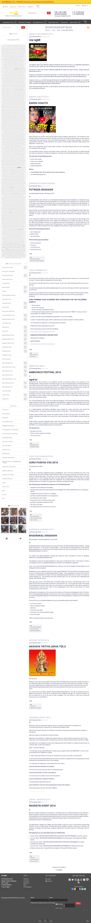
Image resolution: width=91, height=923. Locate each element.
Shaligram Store (6, 355)
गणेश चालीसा (4, 246)
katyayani (21, 122)
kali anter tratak (21, 110)
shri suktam (9, 218)
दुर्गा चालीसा (10, 247)
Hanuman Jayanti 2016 (40, 717)
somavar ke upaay (10, 221)
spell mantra (18, 221)
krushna (4, 129)
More (37, 5)
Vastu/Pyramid (6, 391)
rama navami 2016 (15, 182)
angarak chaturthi (6, 53)
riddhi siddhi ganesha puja (9, 184)
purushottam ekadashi (13, 179)
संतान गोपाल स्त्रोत (17, 256)
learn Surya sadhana (20, 142)
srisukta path (22, 222)
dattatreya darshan (19, 74)
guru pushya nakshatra (16, 92)
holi (11, 104)
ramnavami (4, 183)
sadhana (11, 187)
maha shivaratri (7, 143)
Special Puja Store (7, 363)
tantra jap (10, 227)
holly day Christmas (13, 106)
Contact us (13, 6)
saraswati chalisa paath (19, 197)
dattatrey (5, 74)
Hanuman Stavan (15, 102)
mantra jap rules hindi (10, 154)
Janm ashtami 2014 (9, 109)
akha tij (4, 49)
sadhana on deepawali (10, 190)
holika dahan (5, 106)
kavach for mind (6, 127)
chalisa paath (21, 69)
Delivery (26, 879)
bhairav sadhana (18, 63)
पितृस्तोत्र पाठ (13, 249)
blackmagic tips (18, 66)
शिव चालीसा (8, 256)
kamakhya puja (9, 117)
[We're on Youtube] (78, 880)
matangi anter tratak (14, 156)
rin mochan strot (20, 184)
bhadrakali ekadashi (7, 61)
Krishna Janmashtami (20, 128)
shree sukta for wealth (13, 215)
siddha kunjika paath (17, 218)
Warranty (26, 883)
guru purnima (18, 89)
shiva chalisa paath (20, 208)
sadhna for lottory (6, 193)
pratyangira (20, 177)
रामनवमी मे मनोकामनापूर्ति (15, 253)
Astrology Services (38, 22)
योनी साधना (20, 252)
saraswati (20, 196)
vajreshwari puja (7, 230)
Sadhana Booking (7, 437)
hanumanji (21, 103)
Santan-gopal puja (35, 243)
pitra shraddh (9, 176)
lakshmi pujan (21, 139)
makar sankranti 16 (15, 149)
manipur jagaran (6, 151)
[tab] (7, 538)
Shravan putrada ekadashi (42, 183)
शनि (18, 254)
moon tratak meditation (18, 159)
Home (6, 6)
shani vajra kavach (17, 207)
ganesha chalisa (17, 85)
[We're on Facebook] (70, 880)
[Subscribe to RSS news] (79, 882)
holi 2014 (14, 104)
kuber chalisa (21, 129)
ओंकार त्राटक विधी (13, 243)
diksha (38, 305)
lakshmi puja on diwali (12, 139)
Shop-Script (5, 486)
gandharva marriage (15, 82)
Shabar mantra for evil (14, 201)
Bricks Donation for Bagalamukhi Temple (11, 462)
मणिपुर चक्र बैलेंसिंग (7, 252)
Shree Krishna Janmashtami (18, 214)
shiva (7, 208)
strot (3, 223)
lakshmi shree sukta (8, 141)
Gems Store (5, 307)
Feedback (30, 6)
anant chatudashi (20, 52)
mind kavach (12, 157)
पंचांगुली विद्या (14, 247)
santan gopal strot (8, 196)
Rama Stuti (22, 182)
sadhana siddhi (21, 191)
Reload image (59, 908)
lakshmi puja (6, 138)
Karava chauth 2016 (39, 97)
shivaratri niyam (16, 211)
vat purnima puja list (17, 232)
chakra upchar (10, 69)
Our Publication (6, 323)
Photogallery (27, 887)
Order (3, 482)
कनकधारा (3, 244)
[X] (77, 889)
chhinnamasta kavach (14, 71)
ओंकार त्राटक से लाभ (20, 243)
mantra (12, 151)
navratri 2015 (21, 164)
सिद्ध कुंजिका (23, 256)
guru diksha (12, 89)
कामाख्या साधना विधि (13, 244)
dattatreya (11, 74)
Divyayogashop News (14, 39)
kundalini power (19, 132)
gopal (7, 89)
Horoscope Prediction (8, 311)
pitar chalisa (9, 173)
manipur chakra (9, 150)
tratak (8, 229)
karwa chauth (12, 122)
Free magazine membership (10, 429)
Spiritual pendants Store (9, 379)
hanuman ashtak (15, 95)
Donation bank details (8, 457)
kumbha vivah (6, 131)
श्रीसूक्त (12, 256)
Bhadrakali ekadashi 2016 (41, 529)
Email (51, 897)
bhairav (14, 61)
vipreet (18, 237)
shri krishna (8, 216)
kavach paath (13, 127)
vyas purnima (16, 241)
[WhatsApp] (82, 889)
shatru (23, 207)
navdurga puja (9, 164)
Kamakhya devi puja (36, 431)
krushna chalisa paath (12, 129)
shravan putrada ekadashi (37, 260)
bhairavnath (6, 64)
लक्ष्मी (20, 253)
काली (18, 244)
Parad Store (5, 327)
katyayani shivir (17, 125)
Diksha (4, 291)
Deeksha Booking (7, 478)
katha (17, 122)
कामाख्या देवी (7, 244)
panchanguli (21, 169)
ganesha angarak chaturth (17, 84)
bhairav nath (11, 63)
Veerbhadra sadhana (13, 234)
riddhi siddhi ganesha (20, 183)
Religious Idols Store (8, 343)
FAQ (3, 498)
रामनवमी (23, 252)
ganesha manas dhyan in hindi (13, 88)
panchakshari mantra (12, 169)
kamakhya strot (17, 117)
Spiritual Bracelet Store (9, 367)
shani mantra (13, 205)
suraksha (7, 223)
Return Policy (22, 6)
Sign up (86, 5)
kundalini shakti (6, 133)
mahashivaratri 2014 (15, 147)
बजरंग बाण (23, 250)
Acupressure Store (8, 22)
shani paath (9, 207)
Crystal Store (64, 22)
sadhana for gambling (19, 187)
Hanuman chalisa (14, 96)
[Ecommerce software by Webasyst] (86, 910)
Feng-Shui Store (6, 299)
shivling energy (16, 212)
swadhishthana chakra (7, 226)
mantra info (10, 153)
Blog (3, 490)
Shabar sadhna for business (13, 204)
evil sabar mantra (19, 80)
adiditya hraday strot (20, 46)
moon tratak (9, 159)
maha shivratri (21, 145)
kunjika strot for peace (11, 135)
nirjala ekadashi (13, 165)
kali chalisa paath (13, 112)
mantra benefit (17, 151)
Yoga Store (5, 399)
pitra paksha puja (17, 175)
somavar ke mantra (14, 219)
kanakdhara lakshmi (11, 120)
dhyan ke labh (8, 78)
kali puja (39, 600)
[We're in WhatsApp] (81, 880)
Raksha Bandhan (20, 180)
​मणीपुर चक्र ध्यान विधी (17, 257)
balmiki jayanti (19, 60)
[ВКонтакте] (72, 889)
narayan (19, 160)
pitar (4, 173)
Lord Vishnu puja (35, 247)
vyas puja (10, 241)
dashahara (14, 73)
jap (24, 109)
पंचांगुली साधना (19, 247)
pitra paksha (10, 175)
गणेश (24, 244)
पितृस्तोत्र (9, 249)
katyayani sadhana (15, 124)
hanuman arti (8, 95)
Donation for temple (8, 474)
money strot (19, 157)
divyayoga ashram (10, 80)
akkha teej (8, 49)
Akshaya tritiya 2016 (39, 640)
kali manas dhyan (7, 114)
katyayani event (6, 124)
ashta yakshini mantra (11, 56)
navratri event (5, 165)
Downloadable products (9, 295)
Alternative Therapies (24, 22)
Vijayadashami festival (16, 236)
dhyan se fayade (16, 78)
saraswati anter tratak (7, 197)
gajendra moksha (15, 81)
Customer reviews (7, 441)
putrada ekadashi (8, 180)
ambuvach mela (12, 52)
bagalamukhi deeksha (13, 59)
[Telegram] (85, 889)
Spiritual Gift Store (7, 371)
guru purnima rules (13, 91)
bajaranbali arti (12, 60)
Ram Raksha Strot (6, 182)
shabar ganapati (11, 200)
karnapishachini (18, 121)
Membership (5, 453)
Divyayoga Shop (36, 36)
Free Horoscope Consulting (10, 433)
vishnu (22, 237)
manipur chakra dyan (19, 150)
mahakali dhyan (18, 146)
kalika (12, 114)
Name (32, 897)
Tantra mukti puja (35, 435)
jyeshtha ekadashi (10, 110)
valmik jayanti (14, 230)
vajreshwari (21, 229)
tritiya (15, 229)
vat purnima (9, 232)
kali (16, 110)
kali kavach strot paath (19, 113)
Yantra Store (6, 395)
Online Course (6, 449)
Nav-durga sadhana (17, 161)
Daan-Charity (73, 22)
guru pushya (7, 92)
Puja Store (5, 331)
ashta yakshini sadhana (13, 57)
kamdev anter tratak (12, 118)
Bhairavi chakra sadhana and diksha (40, 433)
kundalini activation (14, 131)
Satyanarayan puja (35, 249)
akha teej (22, 48)
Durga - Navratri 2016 (39, 799)
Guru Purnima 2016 (38, 270)
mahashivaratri (5, 147)
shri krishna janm (15, 216)
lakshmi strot (17, 141)
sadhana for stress (14, 189)
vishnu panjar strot (7, 239)
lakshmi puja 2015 (13, 138)
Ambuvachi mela (37, 366)
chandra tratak (8, 70)
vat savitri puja (18, 233)
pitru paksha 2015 (17, 176)
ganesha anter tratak (7, 85)
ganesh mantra (6, 84)
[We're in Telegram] (84, 880)
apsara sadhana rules (16, 55)
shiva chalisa (12, 208)
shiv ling (4, 208)
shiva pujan (10, 209)
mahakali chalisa (9, 146)
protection (4, 179)
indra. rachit (22, 107)
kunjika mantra (17, 133)
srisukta (16, 222)
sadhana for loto (5, 189)
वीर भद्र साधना (14, 254)
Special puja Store (7, 387)
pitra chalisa (18, 173)
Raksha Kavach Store (8, 335)
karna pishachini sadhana (7, 121)
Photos (4, 494)
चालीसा (23, 246)
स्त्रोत (7, 257)
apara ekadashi (21, 53)
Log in (79, 5)
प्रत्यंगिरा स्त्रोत (19, 249)
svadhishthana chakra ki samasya (15, 225)
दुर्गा (7, 247)
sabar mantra (13, 186)
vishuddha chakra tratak (9, 240)
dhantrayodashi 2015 (8, 77)
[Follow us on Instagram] (76, 880)
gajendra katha (6, 81)
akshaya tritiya (8, 51)
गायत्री (15, 246)
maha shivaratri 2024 (16, 143)
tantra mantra (16, 227)
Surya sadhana (13, 223)
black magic (11, 66)
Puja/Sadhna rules (7, 421)
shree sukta (5, 215)
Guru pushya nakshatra (41, 456)
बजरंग (20, 250)
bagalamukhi (4, 59)
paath (19, 167)
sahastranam (14, 193)
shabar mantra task (16, 202)
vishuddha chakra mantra (18, 239)
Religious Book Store (8, 339)
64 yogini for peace (18, 45)
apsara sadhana (6, 55)
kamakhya (8, 116)
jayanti (3, 110)
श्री (10, 256)
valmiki (20, 230)
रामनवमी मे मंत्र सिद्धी (7, 253)
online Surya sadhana (11, 167)
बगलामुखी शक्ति (16, 250)
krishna (12, 128)
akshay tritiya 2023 (15, 49)
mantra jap (16, 153)
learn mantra (11, 142)
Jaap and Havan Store (8, 315)
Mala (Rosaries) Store (8, 319)
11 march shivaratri (8, 45)
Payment (26, 881)
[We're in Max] (87, 879)
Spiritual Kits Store (7, 375)
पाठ (6, 249)
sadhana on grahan (20, 190)
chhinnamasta (5, 71)
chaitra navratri (16, 67)
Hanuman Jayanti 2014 (10, 98)
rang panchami (11, 183)
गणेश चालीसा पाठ (10, 246)
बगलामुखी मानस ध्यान (9, 250)
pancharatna (5, 170)
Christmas (22, 71)
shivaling (16, 209)
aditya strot (5, 48)
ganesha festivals (11, 86)
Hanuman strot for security (12, 103)
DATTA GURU (20, 73)
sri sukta (12, 222)
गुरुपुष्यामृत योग (18, 246)
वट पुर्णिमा (10, 254)
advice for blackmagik (13, 48)
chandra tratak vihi (17, 70)
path (16, 172)
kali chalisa (6, 112)
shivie (7, 212)
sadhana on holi (6, 191)
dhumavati (15, 77)
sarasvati (15, 196)
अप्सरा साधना (22, 241)
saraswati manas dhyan (8, 198)
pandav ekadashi (13, 170)
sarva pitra (16, 198)
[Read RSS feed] (88, 27)
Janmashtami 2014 (18, 109)
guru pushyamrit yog (13, 94)
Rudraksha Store (7, 347)
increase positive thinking (12, 107)
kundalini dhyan (11, 132)
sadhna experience (7, 470)
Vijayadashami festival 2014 (10, 237)
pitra (13, 173)
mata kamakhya (20, 154)
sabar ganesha (5, 186)
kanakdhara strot (20, 120)
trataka (12, 229)
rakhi (14, 180)
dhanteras (22, 75)
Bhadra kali (56, 600)
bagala (21, 57)
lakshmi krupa (20, 136)
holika (23, 104)
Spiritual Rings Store (8, 383)
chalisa (16, 69)
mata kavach (6, 156)
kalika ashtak (18, 114)
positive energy (13, 177)
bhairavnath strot (14, 64)
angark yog (14, 53)
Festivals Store (6, 303)
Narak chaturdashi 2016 (41, 34)
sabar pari (19, 186)
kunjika (11, 133)
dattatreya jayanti (6, 75)
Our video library (6, 445)
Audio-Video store (53, 22)
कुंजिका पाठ (21, 244)
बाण (2, 252)
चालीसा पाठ (4, 247)
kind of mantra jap (6, 128)
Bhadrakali (35, 581)
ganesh (22, 82)
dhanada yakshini (15, 75)
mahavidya (22, 147)
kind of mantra (21, 127)
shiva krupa (4, 209)
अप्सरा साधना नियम (6, 243)
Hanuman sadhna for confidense (15, 99)
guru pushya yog (35, 516)
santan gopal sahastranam (17, 194)
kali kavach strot (9, 113)
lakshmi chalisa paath (11, 136)
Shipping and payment (8, 425)
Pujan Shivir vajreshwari (9, 466)
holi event (19, 104)
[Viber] (80, 889)
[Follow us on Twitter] (73, 880)
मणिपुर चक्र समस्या (14, 252)
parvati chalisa (10, 172)
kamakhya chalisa (15, 116)
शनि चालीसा (21, 254)
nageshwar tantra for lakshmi (9, 160)
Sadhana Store (6, 351)
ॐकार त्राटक (10, 257)
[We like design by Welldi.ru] (83, 910)
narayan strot (9, 161)
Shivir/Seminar (6, 359)
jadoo (3, 109)
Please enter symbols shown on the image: (43, 903)
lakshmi (19, 135)
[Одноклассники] (75, 889)
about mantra (11, 46)
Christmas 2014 (7, 73)
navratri (15, 164)
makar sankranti (7, 149)
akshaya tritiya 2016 (36, 707)
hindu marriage (6, 104)
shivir (10, 212)
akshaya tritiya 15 (16, 51)
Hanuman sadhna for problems (11, 100)
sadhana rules (13, 191)
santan (8, 194)
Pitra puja (33, 245)
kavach (23, 125)
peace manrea (21, 172)
